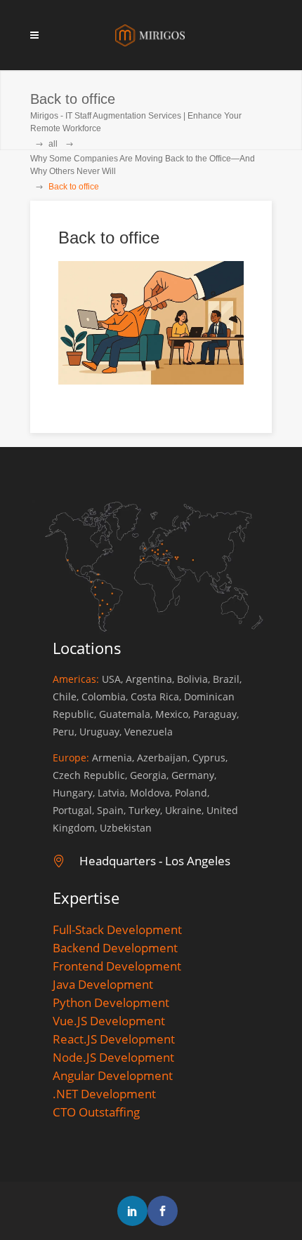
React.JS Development (114, 1039)
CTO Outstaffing (96, 1112)
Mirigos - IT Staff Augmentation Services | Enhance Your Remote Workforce (136, 122)
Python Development (111, 1002)
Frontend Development (117, 966)
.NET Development (104, 1094)
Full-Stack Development (117, 929)
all (53, 144)
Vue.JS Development (109, 1021)
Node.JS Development (113, 1057)
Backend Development (115, 948)
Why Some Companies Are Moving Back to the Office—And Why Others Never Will (142, 165)
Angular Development (113, 1075)
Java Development (103, 984)
